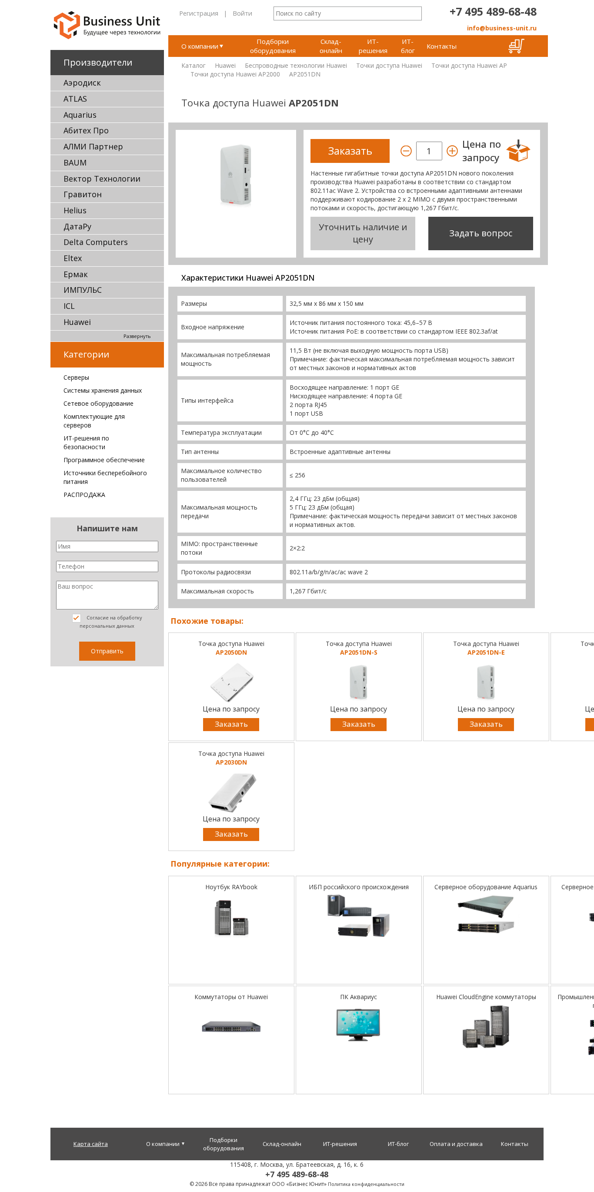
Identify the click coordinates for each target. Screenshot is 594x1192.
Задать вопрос (480, 233)
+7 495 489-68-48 (493, 11)
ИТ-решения (373, 46)
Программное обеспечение (104, 460)
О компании (199, 46)
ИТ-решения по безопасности (86, 442)
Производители (97, 62)
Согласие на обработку (111, 621)
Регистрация (198, 13)
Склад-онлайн (331, 46)
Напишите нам (107, 528)
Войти (242, 13)
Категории (86, 354)
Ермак (75, 274)
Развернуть (137, 336)
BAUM (75, 162)
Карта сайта (90, 1144)
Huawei (77, 322)
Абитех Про (86, 130)
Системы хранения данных (102, 390)
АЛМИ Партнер (93, 146)
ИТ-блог (408, 46)
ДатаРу (77, 226)
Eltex (72, 258)
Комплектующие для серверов (94, 420)
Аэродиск (82, 82)
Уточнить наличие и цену (363, 233)
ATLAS (75, 98)
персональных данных (107, 625)
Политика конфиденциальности (366, 1184)
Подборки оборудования (273, 46)
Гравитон (82, 194)
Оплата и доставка (456, 1144)
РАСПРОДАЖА (84, 494)
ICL (69, 306)
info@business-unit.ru (502, 28)
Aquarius (80, 114)
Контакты (442, 46)
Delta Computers (95, 242)
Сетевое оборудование (98, 403)
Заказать (231, 724)
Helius (75, 210)
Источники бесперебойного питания (105, 477)
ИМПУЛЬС (82, 290)
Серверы (76, 377)
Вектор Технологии (101, 178)
